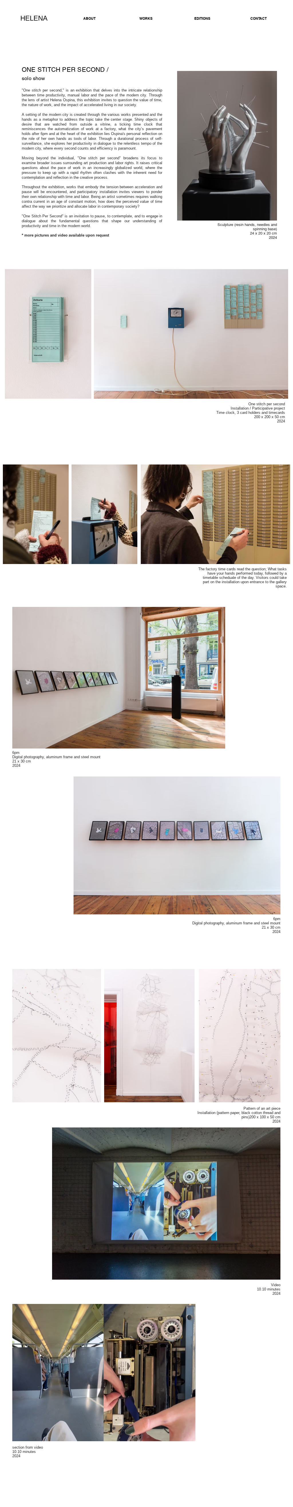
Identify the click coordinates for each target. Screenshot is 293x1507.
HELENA (33, 18)
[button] (188, 1435)
